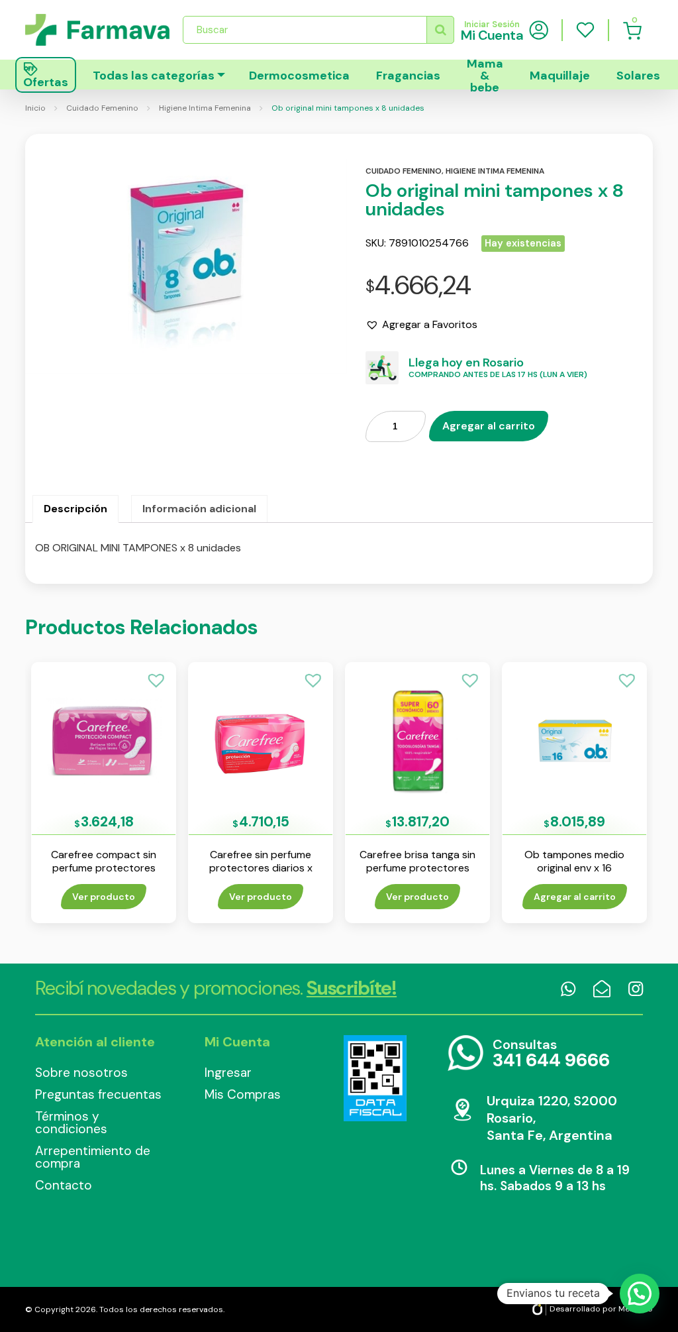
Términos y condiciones (71, 1122)
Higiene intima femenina (495, 171)
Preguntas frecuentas (98, 1094)
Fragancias (408, 75)
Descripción (75, 509)
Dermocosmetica (299, 75)
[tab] (75, 509)
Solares (638, 75)
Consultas (551, 1054)
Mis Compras (243, 1094)
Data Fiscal (375, 1078)
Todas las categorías (154, 75)
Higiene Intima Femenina (205, 108)
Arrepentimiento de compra (92, 1157)
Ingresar (228, 1072)
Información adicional (199, 509)
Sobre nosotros (81, 1072)
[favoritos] (585, 30)
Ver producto (103, 897)
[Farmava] (97, 30)
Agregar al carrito (488, 426)
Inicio (35, 108)
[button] (421, 324)
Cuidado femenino (403, 171)
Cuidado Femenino (102, 108)
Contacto (63, 1185)
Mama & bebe (485, 74)
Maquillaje (560, 75)
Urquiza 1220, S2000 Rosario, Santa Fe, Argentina (552, 1118)
